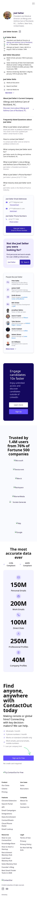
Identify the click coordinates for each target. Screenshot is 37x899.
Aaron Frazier (16, 316)
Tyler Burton (16, 321)
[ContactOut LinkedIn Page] (3, 889)
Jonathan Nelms (17, 310)
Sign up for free (18, 758)
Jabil (14, 306)
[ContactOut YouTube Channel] (7, 889)
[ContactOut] (12, 3)
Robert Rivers (16, 334)
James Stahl (16, 288)
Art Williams (16, 342)
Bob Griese (15, 303)
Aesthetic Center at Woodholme (20, 298)
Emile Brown (16, 295)
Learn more (18, 405)
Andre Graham (17, 329)
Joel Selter (19, 13)
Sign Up (19, 411)
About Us (24, 800)
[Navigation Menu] (33, 3)
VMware (25, 318)
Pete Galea (15, 281)
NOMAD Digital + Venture (21, 324)
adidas (26, 331)
